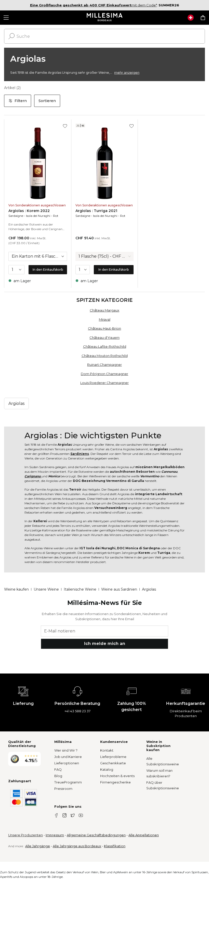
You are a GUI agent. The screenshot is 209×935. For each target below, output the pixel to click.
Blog (58, 776)
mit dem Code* (93, 5)
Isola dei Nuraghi (38, 216)
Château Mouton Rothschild (105, 356)
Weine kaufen (16, 589)
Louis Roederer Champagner (104, 383)
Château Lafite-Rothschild (104, 346)
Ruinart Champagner (104, 365)
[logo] (104, 17)
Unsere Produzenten (25, 835)
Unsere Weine (46, 589)
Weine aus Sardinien (119, 589)
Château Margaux (104, 310)
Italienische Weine (80, 589)
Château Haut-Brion (104, 328)
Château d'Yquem (104, 337)
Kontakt (106, 750)
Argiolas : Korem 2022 (29, 210)
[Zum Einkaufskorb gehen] (203, 18)
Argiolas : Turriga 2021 (96, 210)
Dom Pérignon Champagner (104, 374)
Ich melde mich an (104, 643)
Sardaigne (15, 216)
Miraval (104, 319)
